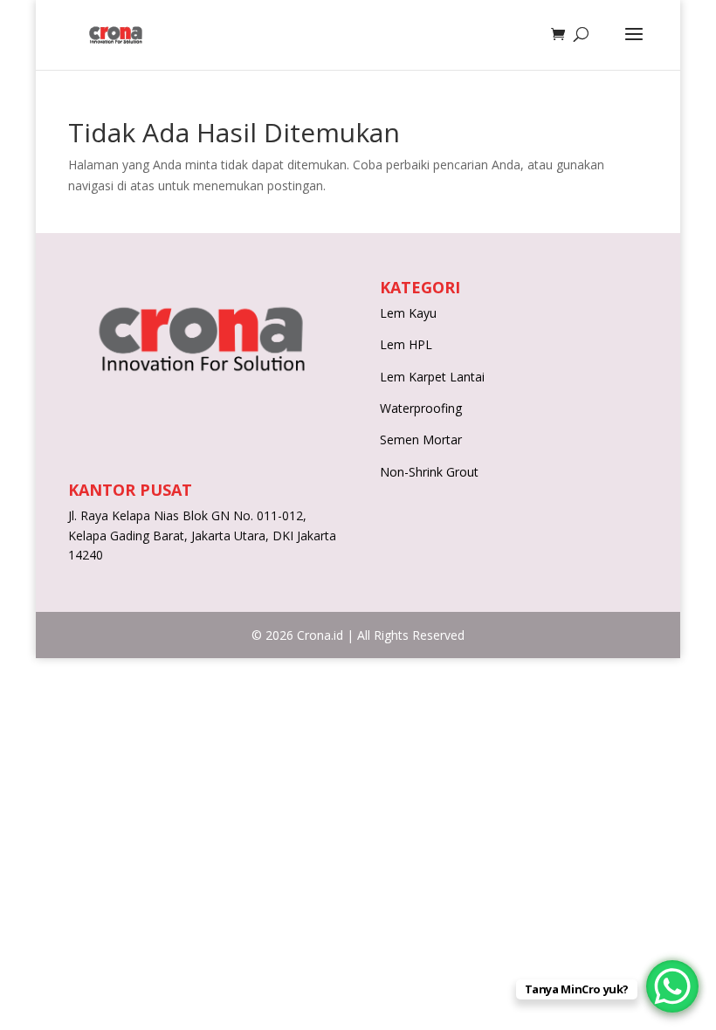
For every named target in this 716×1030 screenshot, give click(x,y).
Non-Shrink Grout (429, 472)
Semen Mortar (421, 439)
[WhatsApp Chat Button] (672, 986)
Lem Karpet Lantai (432, 376)
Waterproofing (421, 408)
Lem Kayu (408, 313)
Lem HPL (406, 344)
